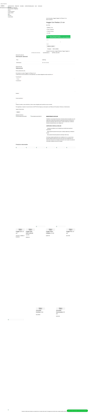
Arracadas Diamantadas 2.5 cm (60, 312)
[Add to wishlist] (22, 227)
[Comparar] (17, 227)
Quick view (20, 227)
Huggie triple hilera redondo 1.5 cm (29, 233)
